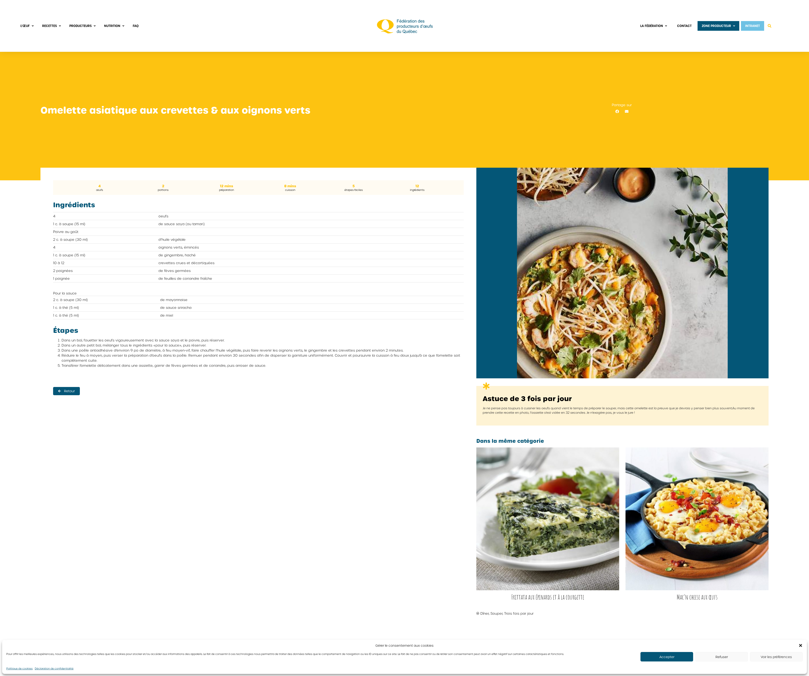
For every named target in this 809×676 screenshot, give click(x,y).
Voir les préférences (776, 657)
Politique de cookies (19, 668)
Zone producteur (716, 26)
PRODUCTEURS (80, 26)
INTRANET (752, 26)
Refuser (721, 657)
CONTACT (684, 26)
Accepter (666, 657)
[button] (800, 645)
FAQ (136, 26)
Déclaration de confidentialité (54, 668)
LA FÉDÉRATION (651, 26)
